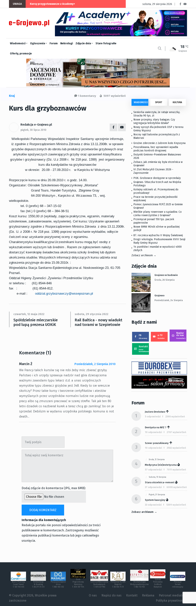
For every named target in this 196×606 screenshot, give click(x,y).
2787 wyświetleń (176, 432)
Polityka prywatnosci (170, 600)
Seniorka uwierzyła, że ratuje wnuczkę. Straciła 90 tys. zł (156, 114)
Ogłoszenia (38, 43)
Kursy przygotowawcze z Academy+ (52, 4)
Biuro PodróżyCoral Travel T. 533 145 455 (18, 584)
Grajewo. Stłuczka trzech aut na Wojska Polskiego (157, 183)
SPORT (158, 102)
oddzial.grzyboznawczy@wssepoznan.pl (64, 293)
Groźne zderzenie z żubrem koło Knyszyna (159, 143)
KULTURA (177, 102)
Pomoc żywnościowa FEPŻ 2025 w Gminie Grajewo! (158, 206)
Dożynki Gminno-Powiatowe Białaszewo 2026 (157, 156)
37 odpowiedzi (153, 487)
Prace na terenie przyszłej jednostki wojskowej (155, 198)
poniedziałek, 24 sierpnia (168, 300)
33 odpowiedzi (153, 504)
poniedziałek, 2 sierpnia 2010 (95, 364)
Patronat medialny (172, 595)
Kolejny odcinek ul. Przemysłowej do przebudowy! (155, 191)
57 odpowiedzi (153, 469)
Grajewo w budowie (166, 275)
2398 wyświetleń (175, 416)
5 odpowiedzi (153, 416)
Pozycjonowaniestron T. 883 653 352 (58, 584)
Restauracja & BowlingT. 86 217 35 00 (38, 584)
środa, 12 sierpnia (157, 459)
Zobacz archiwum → (143, 255)
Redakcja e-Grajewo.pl (36, 124)
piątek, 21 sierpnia (157, 495)
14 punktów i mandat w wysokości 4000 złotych (157, 248)
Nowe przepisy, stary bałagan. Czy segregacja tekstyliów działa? (154, 121)
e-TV (161, 336)
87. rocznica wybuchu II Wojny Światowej (158, 235)
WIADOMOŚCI (141, 102)
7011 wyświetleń (176, 469)
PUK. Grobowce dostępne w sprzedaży (157, 178)
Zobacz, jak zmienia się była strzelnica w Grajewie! (158, 163)
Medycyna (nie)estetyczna (161, 464)
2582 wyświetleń (176, 447)
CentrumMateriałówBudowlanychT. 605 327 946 (99, 584)
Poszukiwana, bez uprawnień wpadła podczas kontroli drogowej (155, 148)
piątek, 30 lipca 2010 (33, 130)
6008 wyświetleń (177, 487)
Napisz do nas (180, 335)
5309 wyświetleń (176, 504)
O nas (93, 595)
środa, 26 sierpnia (164, 280)
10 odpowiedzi (153, 432)
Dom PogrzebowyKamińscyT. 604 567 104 (78, 583)
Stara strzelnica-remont (159, 482)
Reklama (148, 595)
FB (143, 336)
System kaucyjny (155, 500)
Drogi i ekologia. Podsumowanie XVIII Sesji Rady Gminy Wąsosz (159, 241)
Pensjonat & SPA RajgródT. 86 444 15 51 (118, 584)
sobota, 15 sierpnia (157, 477)
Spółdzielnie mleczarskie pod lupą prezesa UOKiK (35, 322)
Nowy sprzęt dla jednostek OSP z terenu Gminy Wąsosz (158, 128)
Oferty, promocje (21, 53)
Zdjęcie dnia (83, 43)
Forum (54, 43)
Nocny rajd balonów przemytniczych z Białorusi (156, 136)
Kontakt (144, 348)
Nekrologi (66, 43)
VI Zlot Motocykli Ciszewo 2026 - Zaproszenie (153, 171)
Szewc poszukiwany (157, 443)
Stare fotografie (106, 43)
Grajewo (159, 295)
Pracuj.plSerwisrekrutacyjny (177, 584)
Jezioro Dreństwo (155, 411)
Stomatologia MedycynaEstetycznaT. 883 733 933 (139, 584)
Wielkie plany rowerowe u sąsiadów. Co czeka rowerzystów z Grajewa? (157, 213)
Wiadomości (18, 43)
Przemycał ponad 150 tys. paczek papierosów (153, 221)
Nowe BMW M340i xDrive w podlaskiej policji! (156, 228)
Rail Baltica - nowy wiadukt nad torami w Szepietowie (98, 322)
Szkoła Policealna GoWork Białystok (158, 583)
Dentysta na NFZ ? (155, 427)
